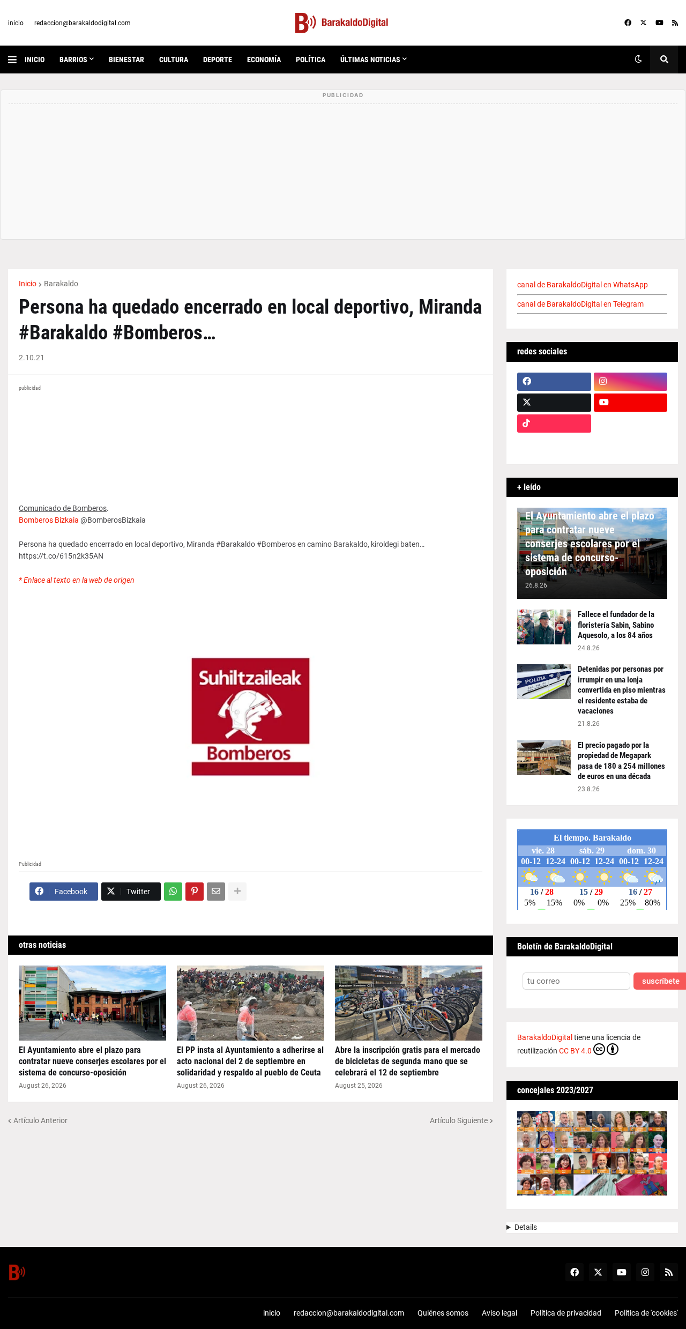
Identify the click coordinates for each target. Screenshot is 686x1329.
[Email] (216, 891)
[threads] (631, 444)
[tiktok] (554, 423)
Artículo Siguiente (459, 1120)
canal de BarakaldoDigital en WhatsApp (582, 284)
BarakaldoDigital (544, 1037)
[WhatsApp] (173, 891)
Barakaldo (61, 283)
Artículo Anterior (40, 1120)
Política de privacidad (566, 1313)
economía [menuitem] (264, 59)
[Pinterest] (194, 891)
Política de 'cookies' (646, 1313)
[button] (16, 59)
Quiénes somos (442, 1313)
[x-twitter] (643, 23)
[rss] (675, 23)
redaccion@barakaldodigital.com (82, 23)
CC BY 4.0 (575, 1050)
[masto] (554, 444)
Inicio (27, 283)
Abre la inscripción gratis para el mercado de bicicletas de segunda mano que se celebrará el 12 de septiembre (407, 1061)
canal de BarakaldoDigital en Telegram (580, 304)
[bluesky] (631, 423)
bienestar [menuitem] (126, 59)
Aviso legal (499, 1313)
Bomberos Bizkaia (49, 520)
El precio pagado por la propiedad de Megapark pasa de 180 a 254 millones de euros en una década (621, 761)
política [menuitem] (310, 59)
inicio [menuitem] (34, 59)
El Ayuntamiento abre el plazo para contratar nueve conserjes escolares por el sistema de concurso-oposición (92, 1061)
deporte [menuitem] (217, 59)
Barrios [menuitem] (73, 59)
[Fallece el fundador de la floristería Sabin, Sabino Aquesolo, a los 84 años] (544, 627)
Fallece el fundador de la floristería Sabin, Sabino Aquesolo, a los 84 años (616, 625)
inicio (16, 23)
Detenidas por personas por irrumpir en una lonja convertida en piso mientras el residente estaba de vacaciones (622, 690)
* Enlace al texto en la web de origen (77, 580)
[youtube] (659, 23)
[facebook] (627, 23)
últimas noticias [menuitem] (370, 59)
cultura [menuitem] (173, 59)
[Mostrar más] (237, 891)
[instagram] (631, 382)
